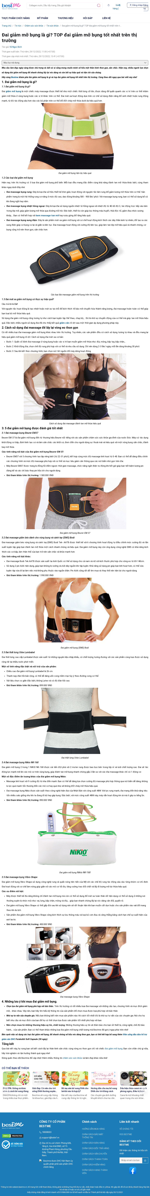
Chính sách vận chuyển (94, 1154)
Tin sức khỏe (52, 26)
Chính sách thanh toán (95, 1159)
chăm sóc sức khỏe (72, 1058)
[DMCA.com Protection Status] (19, 1134)
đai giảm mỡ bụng (113, 1048)
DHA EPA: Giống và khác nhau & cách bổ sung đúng (15, 1089)
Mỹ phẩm (42, 18)
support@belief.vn (50, 1137)
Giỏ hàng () (116, 7)
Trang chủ (6, 26)
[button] (144, 1090)
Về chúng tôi (126, 1129)
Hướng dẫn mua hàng (93, 1129)
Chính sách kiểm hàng (93, 1164)
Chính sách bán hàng (93, 1143)
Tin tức (18, 26)
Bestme (14, 77)
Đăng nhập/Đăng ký (140, 7)
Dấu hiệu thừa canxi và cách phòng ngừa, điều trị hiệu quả (133, 1090)
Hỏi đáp (88, 18)
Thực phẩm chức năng (15, 18)
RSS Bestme (126, 1134)
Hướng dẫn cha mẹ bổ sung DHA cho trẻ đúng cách (104, 1089)
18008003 (46, 1132)
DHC (71, 1164)
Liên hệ (106, 18)
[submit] (98, 5)
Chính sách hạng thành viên (95, 1171)
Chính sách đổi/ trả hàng (95, 1148)
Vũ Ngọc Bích (16, 47)
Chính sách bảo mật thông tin (92, 1136)
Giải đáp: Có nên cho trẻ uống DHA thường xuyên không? (44, 1090)
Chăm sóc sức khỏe (34, 26)
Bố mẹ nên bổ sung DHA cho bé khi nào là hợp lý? (75, 1089)
